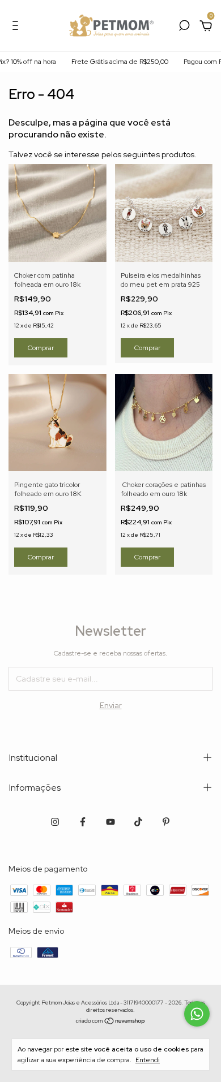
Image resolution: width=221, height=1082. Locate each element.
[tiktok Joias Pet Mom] (138, 821)
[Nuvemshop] (110, 1021)
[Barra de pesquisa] (184, 27)
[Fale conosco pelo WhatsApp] (197, 1014)
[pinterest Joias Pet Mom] (166, 821)
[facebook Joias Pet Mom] (82, 821)
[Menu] (17, 27)
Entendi (147, 1059)
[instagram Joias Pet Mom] (55, 821)
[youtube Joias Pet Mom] (110, 821)
